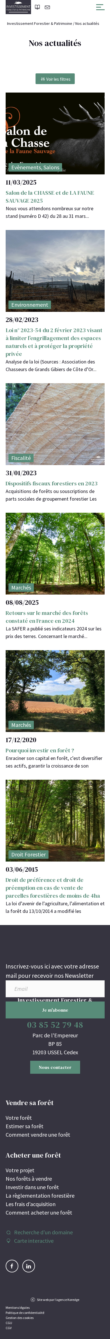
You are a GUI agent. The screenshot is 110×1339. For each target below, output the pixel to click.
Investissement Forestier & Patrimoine (39, 23)
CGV (9, 1328)
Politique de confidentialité (25, 1312)
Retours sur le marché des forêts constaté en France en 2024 (47, 617)
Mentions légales (18, 1307)
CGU (9, 1323)
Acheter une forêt (33, 1155)
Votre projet (20, 1170)
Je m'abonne (55, 1010)
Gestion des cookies (20, 1318)
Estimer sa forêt (24, 1126)
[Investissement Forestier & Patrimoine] (18, 7)
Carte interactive (34, 1240)
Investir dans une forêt (32, 1187)
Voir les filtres (58, 79)
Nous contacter (55, 1067)
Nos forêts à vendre (29, 1178)
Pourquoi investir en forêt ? (40, 750)
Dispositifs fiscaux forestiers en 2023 (52, 483)
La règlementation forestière (40, 1195)
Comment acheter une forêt (39, 1212)
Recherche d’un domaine (43, 1232)
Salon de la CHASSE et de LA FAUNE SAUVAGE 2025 (50, 197)
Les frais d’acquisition (31, 1203)
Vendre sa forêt (30, 1102)
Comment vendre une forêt (38, 1134)
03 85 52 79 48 (55, 1025)
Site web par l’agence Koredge (58, 1300)
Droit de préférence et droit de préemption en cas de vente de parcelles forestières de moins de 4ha (53, 888)
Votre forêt (19, 1117)
